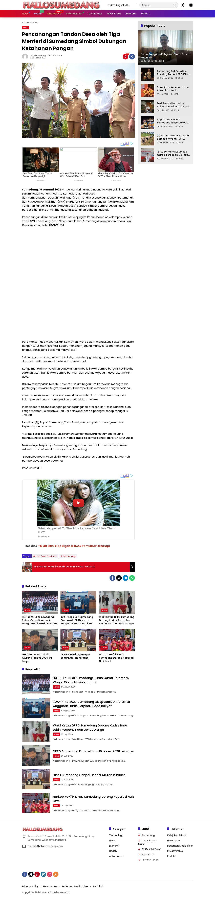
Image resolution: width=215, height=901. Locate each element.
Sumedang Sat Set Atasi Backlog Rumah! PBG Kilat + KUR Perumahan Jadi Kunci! (173, 72)
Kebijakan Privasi (176, 835)
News (25, 27)
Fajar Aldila (148, 854)
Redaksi (171, 856)
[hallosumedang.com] (61, 5)
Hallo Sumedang (38, 56)
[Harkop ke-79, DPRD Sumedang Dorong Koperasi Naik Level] (117, 640)
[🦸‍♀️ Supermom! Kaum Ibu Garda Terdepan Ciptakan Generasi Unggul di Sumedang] (147, 155)
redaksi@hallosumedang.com (45, 846)
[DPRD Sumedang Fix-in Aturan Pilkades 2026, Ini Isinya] (40, 640)
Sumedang (69, 556)
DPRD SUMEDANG (151, 849)
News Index (173, 840)
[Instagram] (49, 874)
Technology (116, 835)
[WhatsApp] (132, 578)
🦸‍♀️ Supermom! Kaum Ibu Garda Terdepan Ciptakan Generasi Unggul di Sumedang (173, 153)
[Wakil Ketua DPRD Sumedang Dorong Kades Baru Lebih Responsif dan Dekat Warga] (117, 602)
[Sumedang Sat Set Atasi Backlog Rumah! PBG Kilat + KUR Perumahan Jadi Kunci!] (147, 74)
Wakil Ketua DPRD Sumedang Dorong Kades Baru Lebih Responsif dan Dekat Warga (116, 620)
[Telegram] (125, 578)
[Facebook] (112, 578)
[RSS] (55, 874)
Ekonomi (114, 845)
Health (113, 851)
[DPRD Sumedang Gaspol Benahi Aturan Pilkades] (78, 640)
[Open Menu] (191, 5)
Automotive (116, 856)
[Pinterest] (37, 874)
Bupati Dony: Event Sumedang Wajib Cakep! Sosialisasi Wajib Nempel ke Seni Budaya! (172, 121)
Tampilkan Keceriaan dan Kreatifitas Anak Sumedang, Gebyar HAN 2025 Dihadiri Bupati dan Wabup (173, 88)
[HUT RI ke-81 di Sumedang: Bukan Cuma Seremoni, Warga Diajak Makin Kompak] (40, 602)
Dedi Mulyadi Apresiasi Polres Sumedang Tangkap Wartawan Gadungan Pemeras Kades (173, 105)
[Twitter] (119, 578)
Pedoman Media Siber (180, 845)
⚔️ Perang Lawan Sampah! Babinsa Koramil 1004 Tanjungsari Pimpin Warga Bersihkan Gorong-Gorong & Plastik (173, 137)
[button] (174, 5)
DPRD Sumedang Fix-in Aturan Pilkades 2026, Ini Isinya (37, 658)
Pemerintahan (150, 859)
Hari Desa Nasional (46, 556)
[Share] (132, 56)
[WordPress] (43, 874)
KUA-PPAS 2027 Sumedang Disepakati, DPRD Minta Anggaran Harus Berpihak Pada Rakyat (76, 620)
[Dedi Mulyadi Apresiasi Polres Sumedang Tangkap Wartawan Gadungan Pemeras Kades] (147, 106)
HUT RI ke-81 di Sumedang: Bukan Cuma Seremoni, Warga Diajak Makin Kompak (39, 620)
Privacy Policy (175, 851)
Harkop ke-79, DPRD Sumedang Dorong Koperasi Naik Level (116, 658)
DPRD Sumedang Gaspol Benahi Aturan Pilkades (75, 656)
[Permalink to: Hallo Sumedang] (26, 57)
